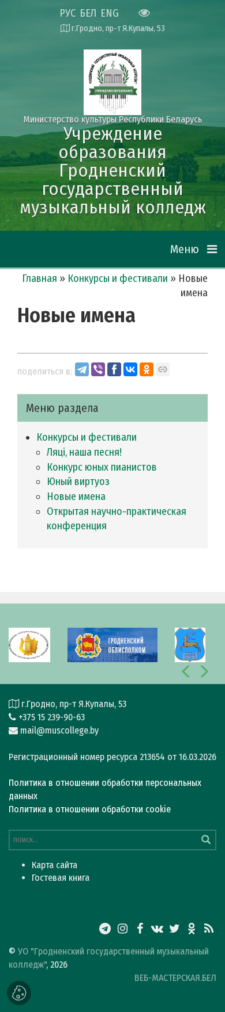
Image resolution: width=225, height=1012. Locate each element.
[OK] (146, 369)
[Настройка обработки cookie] (19, 993)
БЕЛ (88, 13)
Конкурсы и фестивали (118, 278)
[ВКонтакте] (130, 369)
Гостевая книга (60, 877)
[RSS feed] (208, 928)
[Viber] (98, 369)
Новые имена (76, 496)
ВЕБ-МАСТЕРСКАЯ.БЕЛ (175, 977)
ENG (109, 13)
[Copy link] (163, 369)
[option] (28, 644)
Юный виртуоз (78, 481)
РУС (67, 13)
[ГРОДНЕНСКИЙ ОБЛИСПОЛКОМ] (113, 644)
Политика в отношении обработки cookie (90, 809)
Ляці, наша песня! (84, 452)
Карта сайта (54, 865)
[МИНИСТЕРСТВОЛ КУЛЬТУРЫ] (28, 644)
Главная (39, 278)
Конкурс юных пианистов (102, 467)
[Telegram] (82, 369)
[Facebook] (114, 369)
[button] (186, 671)
